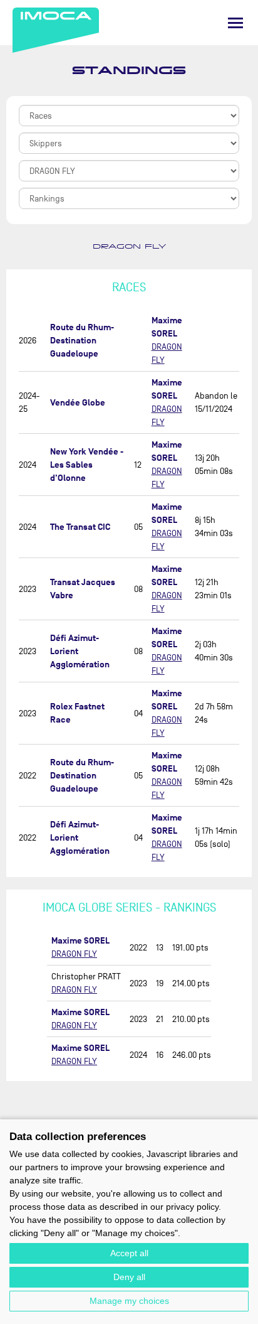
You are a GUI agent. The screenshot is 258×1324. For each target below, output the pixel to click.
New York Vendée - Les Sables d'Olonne (86, 464)
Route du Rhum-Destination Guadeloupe (82, 340)
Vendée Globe (77, 402)
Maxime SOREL (80, 940)
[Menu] (235, 23)
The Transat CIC (80, 527)
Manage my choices (129, 1301)
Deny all (129, 1277)
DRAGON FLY (129, 247)
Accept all (129, 1253)
